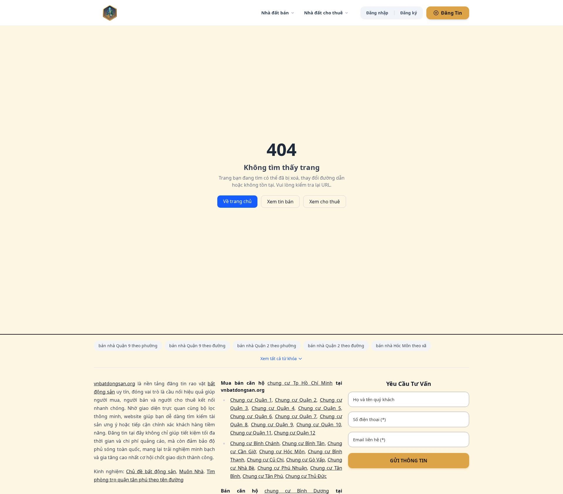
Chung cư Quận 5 (319, 408)
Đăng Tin (451, 13)
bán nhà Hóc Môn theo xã (401, 345)
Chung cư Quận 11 (251, 433)
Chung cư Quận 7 (295, 416)
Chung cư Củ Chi (265, 459)
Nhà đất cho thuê (323, 13)
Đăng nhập (377, 13)
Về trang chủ (237, 201)
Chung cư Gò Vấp (305, 459)
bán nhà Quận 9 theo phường (128, 345)
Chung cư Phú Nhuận (282, 468)
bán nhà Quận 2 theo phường (266, 345)
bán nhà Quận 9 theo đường (197, 345)
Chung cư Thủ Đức (306, 476)
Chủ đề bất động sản (151, 471)
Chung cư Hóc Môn (282, 451)
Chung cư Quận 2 (295, 400)
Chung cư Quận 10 (318, 424)
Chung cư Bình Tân (303, 443)
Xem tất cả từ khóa (278, 358)
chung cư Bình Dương (296, 491)
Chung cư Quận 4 (273, 408)
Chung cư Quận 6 (251, 416)
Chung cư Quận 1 (251, 400)
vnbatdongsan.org (114, 383)
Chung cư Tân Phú (263, 476)
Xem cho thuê (324, 201)
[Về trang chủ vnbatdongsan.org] (122, 13)
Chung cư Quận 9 (272, 424)
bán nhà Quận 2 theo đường (336, 345)
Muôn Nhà (191, 471)
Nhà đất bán (275, 13)
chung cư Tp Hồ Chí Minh (300, 383)
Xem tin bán (280, 201)
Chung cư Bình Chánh (254, 443)
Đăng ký (408, 13)
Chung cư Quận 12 (294, 433)
